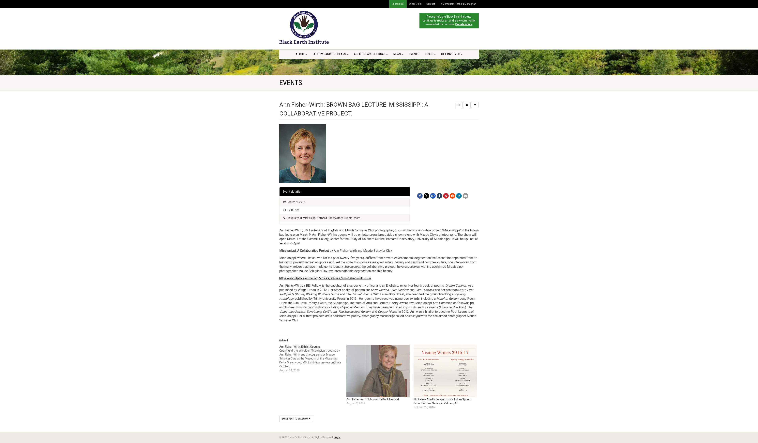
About (300, 54)
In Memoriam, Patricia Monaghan (458, 4)
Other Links (415, 4)
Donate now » (463, 24)
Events (414, 54)
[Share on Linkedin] (459, 196)
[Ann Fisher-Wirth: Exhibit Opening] (312, 358)
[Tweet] (426, 196)
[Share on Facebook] (420, 196)
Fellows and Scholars (329, 54)
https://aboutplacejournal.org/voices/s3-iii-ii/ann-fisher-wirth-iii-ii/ (325, 278)
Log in (337, 437)
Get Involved (450, 54)
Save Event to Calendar (295, 418)
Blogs (429, 54)
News (397, 54)
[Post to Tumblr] (439, 196)
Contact (430, 4)
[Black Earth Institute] (310, 27)
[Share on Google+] (433, 196)
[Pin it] (446, 196)
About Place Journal (369, 54)
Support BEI (398, 4)
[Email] (465, 196)
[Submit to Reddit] (452, 196)
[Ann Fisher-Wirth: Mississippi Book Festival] (378, 371)
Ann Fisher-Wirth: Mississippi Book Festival (372, 399)
